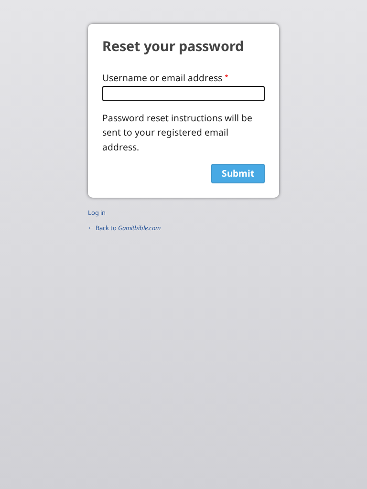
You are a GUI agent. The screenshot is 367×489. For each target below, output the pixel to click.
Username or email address (162, 77)
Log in (97, 212)
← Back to (124, 227)
